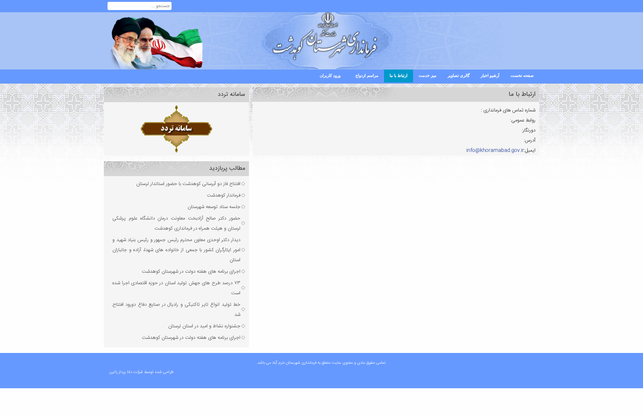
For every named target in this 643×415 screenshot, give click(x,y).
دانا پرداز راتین (120, 372)
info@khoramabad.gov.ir (495, 150)
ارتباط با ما (522, 95)
